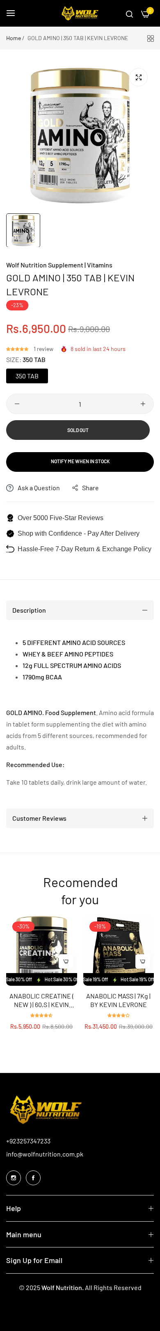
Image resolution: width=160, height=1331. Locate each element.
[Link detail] (13, 1177)
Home (13, 37)
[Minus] (17, 403)
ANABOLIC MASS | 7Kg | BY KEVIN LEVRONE (118, 1000)
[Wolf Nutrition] (80, 13)
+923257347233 (28, 1141)
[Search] (129, 13)
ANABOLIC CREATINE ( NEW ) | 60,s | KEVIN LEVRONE (41, 1000)
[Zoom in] (138, 77)
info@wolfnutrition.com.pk (44, 1154)
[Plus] (143, 403)
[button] (18, 348)
